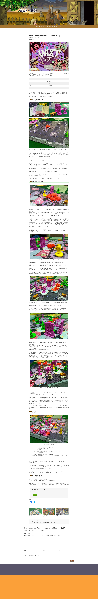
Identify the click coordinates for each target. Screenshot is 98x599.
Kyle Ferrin (57, 521)
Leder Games (64, 521)
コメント (26, 538)
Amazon (35, 494)
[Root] (62, 511)
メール (43, 550)
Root (57, 515)
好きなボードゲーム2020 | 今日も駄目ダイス (39, 530)
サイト (59, 550)
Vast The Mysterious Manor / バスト (39, 30)
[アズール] (35, 511)
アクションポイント (34, 522)
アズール (30, 515)
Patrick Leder (43, 522)
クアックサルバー (45, 515)
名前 (25, 550)
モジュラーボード (49, 521)
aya (34, 39)
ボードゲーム (28, 30)
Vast (54, 522)
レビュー (39, 37)
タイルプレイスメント (38, 521)
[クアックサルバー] (49, 511)
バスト (51, 522)
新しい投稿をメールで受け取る (32, 557)
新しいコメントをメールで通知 (32, 555)
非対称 (47, 522)
